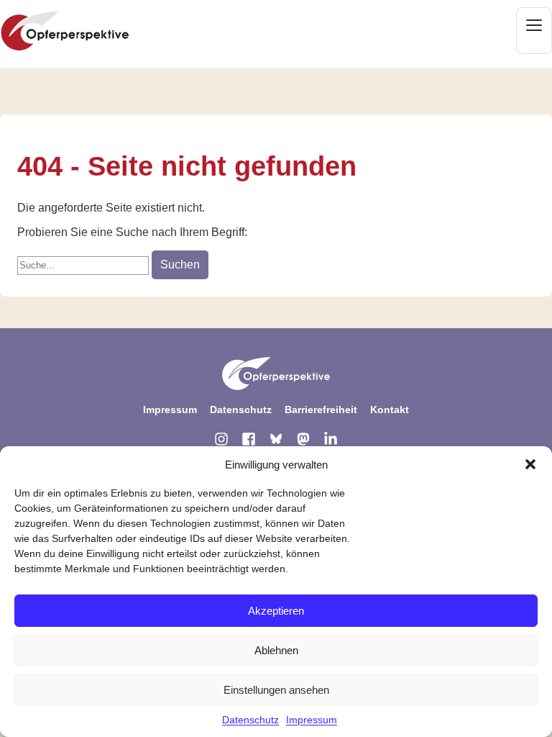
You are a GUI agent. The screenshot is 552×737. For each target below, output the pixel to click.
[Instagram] (221, 439)
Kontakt (389, 409)
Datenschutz (250, 719)
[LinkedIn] (331, 439)
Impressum (311, 719)
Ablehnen (276, 650)
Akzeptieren (276, 611)
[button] (530, 464)
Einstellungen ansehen (276, 690)
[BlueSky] (276, 439)
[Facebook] (249, 439)
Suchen (180, 264)
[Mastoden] (303, 439)
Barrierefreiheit (321, 409)
